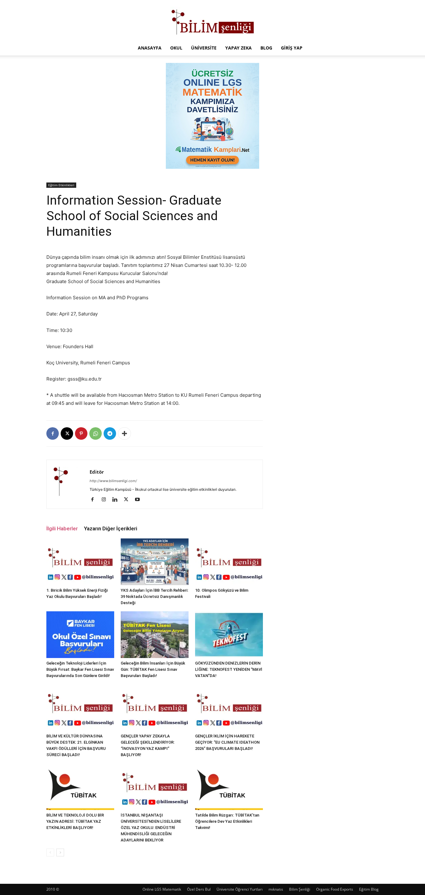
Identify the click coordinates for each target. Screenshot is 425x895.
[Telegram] (110, 433)
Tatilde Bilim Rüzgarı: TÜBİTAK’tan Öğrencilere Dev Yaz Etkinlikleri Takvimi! (227, 821)
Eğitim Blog (369, 889)
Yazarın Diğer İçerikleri (110, 528)
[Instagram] (106, 500)
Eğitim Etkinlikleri (61, 185)
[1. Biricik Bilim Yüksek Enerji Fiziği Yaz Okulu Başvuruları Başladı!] (80, 561)
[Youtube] (139, 500)
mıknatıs (276, 889)
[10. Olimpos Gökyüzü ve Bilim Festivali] (229, 561)
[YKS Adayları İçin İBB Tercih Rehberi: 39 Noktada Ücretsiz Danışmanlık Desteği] (155, 561)
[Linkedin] (117, 500)
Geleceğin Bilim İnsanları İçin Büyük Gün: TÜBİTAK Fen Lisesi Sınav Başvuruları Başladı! (153, 669)
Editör (97, 472)
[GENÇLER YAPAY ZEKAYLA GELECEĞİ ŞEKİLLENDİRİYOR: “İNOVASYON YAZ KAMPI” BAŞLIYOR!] (155, 707)
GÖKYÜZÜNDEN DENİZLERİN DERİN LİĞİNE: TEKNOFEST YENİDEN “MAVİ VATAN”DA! (228, 669)
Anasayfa (149, 48)
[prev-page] (50, 852)
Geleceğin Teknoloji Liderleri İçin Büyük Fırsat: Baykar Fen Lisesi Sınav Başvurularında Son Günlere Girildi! (80, 669)
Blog (266, 48)
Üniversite (204, 48)
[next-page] (60, 852)
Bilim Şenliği (299, 889)
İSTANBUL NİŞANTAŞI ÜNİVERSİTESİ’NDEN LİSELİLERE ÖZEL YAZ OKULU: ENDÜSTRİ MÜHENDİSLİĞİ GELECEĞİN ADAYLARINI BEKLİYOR (151, 827)
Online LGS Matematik (161, 889)
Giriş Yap (291, 48)
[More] (124, 433)
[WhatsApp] (95, 433)
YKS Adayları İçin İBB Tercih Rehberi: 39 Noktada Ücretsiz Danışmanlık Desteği (154, 596)
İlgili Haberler (62, 528)
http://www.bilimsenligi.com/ (113, 481)
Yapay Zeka (238, 48)
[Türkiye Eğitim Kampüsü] (212, 21)
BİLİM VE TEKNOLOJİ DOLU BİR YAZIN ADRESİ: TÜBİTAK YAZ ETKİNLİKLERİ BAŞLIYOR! (75, 821)
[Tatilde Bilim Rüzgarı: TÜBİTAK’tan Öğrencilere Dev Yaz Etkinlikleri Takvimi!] (229, 786)
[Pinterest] (81, 433)
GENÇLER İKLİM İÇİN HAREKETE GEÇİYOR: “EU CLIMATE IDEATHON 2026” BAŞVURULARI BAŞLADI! (227, 742)
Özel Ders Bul (199, 889)
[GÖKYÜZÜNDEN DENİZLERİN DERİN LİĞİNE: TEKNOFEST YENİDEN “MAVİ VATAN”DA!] (229, 634)
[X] (67, 433)
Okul (176, 48)
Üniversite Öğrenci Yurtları (240, 889)
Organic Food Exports (334, 889)
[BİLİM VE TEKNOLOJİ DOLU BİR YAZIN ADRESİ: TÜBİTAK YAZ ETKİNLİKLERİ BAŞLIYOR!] (80, 786)
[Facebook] (52, 433)
